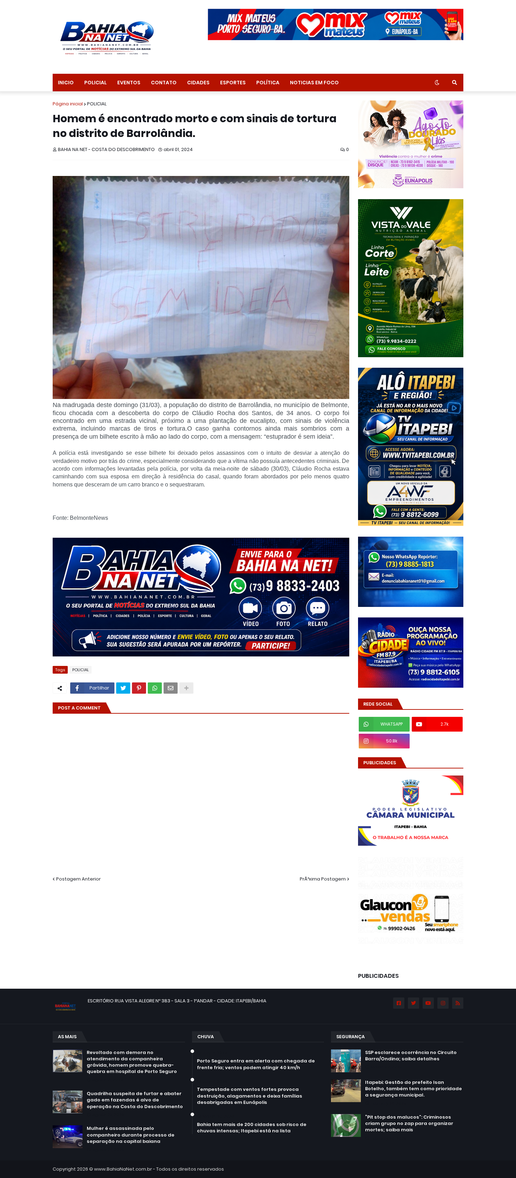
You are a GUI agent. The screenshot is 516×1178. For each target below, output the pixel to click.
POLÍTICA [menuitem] (267, 82)
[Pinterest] (139, 688)
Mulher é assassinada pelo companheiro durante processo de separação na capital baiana (130, 1134)
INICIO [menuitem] (66, 82)
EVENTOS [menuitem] (128, 82)
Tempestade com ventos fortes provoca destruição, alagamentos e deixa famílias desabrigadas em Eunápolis (249, 1095)
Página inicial (68, 103)
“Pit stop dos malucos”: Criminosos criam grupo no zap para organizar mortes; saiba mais (409, 1123)
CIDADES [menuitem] (198, 82)
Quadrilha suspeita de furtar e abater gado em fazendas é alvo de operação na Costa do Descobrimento (135, 1100)
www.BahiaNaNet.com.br (123, 1169)
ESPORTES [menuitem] (233, 82)
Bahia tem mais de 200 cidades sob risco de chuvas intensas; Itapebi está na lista (251, 1127)
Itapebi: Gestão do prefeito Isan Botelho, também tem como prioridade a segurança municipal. (413, 1088)
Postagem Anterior (78, 879)
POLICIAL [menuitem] (95, 82)
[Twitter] (123, 688)
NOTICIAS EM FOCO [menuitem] (314, 82)
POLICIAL (97, 103)
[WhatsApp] (155, 688)
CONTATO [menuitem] (164, 82)
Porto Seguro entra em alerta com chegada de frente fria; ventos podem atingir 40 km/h (256, 1064)
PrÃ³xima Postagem (323, 879)
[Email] (171, 688)
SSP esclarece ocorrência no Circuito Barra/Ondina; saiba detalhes (411, 1055)
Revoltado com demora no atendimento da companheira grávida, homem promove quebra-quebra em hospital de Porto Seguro (132, 1062)
